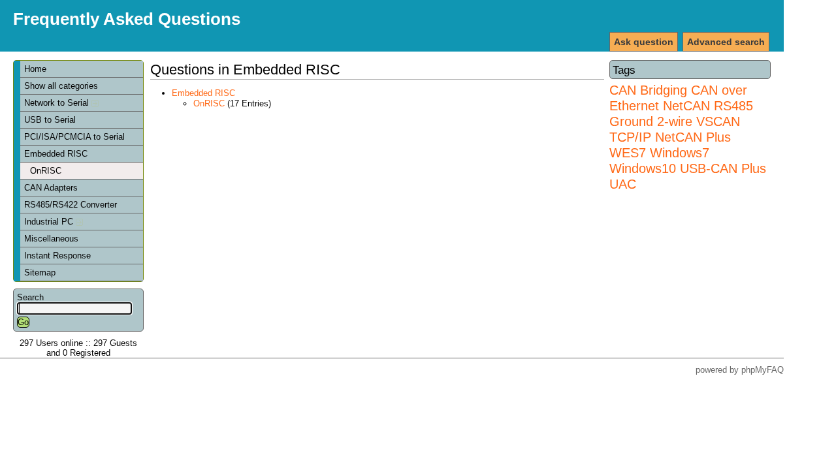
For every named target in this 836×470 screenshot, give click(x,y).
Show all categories (61, 86)
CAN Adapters (51, 188)
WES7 (627, 152)
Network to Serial (57, 103)
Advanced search (726, 42)
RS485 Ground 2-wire (681, 113)
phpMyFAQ (762, 370)
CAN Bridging (648, 89)
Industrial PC (50, 222)
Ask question (643, 42)
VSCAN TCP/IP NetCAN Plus (674, 129)
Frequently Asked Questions (126, 19)
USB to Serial (50, 120)
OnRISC (45, 171)
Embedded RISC (56, 154)
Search (30, 297)
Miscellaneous (51, 238)
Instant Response (57, 255)
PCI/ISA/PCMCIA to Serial (74, 137)
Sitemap (40, 272)
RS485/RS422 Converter (70, 205)
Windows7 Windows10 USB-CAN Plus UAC (687, 168)
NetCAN (686, 105)
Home (35, 69)
